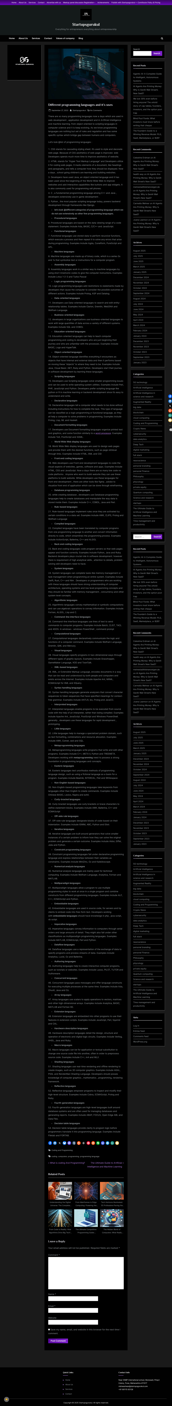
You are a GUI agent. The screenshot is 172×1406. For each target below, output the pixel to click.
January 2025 (139, 272)
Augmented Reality (142, 402)
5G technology (140, 382)
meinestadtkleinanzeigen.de (146, 187)
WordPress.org (140, 1041)
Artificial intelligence (143, 387)
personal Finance (141, 471)
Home (14, 2)
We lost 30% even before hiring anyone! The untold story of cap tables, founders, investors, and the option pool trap (147, 105)
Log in (136, 1025)
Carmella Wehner (141, 203)
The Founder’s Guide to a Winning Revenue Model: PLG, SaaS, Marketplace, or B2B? (147, 134)
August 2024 (139, 298)
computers (62, 1156)
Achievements (103, 2)
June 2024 (138, 309)
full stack (137, 455)
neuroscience (139, 460)
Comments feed (140, 1036)
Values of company (65, 38)
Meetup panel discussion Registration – (79, 2)
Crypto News (139, 428)
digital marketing (141, 450)
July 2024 (138, 304)
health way (138, 174)
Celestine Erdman (141, 157)
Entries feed (139, 1031)
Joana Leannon (140, 220)
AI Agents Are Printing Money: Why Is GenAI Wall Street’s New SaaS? (147, 90)
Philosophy (138, 476)
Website (52, 1318)
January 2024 (139, 336)
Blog (81, 38)
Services (32, 2)
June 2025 (138, 261)
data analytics (140, 439)
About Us (22, 2)
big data (137, 407)
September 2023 (141, 357)
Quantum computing (143, 492)
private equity (139, 487)
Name (52, 1294)
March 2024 (139, 325)
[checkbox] (6, 1399)
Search (136, 49)
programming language (89, 1156)
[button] (50, 1143)
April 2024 (138, 320)
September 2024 (141, 293)
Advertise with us (54, 2)
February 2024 (140, 330)
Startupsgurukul (86, 24)
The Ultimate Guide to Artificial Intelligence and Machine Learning (145, 512)
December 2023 (141, 341)
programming (73, 1156)
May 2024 (138, 314)
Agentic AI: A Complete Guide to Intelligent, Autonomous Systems (147, 77)
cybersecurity (139, 434)
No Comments (96, 110)
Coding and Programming (62, 1150)
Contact (41, 2)
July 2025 (138, 256)
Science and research (143, 497)
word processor (103, 433)
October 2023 (140, 352)
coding (54, 1156)
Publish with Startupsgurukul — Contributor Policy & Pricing (135, 2)
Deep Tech (138, 444)
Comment (54, 1255)
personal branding (141, 466)
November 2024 (141, 282)
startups (137, 503)
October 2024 (140, 288)
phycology (138, 481)
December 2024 (141, 277)
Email (51, 1306)
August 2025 (139, 250)
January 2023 (139, 362)
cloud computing (141, 418)
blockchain (138, 412)
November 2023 (141, 346)
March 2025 (139, 266)
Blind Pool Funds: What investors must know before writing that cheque (146, 122)
